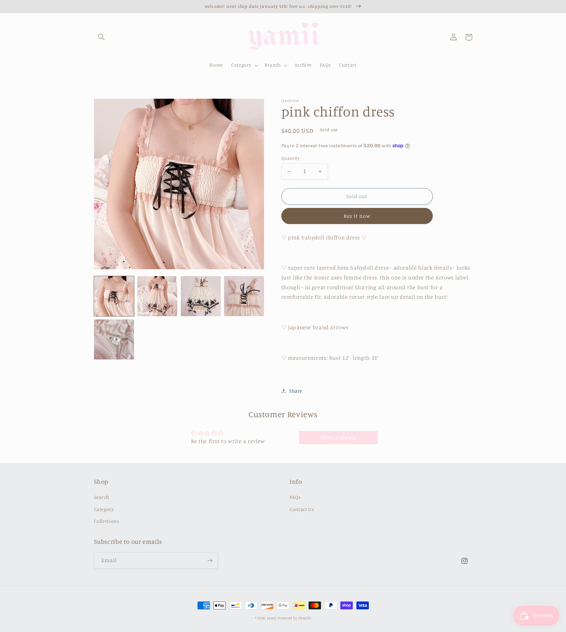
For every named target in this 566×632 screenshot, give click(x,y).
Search (101, 497)
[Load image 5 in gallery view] (114, 339)
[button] (101, 37)
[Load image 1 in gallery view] (114, 296)
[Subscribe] (209, 560)
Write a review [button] (338, 437)
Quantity (290, 158)
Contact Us (302, 509)
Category (104, 509)
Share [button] (295, 391)
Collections (106, 521)
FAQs (295, 497)
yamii (272, 618)
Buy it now (357, 216)
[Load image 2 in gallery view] (157, 296)
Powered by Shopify (294, 618)
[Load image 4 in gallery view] (244, 296)
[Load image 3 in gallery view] (201, 296)
